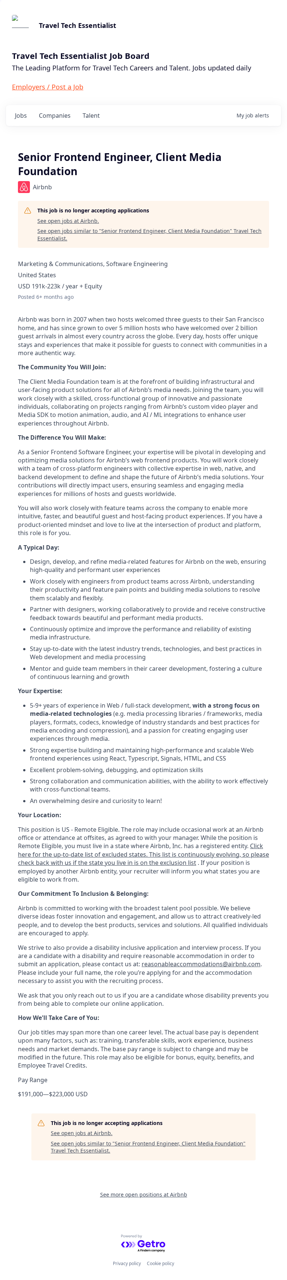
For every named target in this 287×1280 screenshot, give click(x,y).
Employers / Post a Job (47, 86)
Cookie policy (160, 1263)
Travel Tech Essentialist (77, 25)
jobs (21, 115)
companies (55, 115)
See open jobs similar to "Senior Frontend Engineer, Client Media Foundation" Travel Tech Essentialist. (149, 234)
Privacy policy (127, 1263)
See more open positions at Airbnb (143, 1194)
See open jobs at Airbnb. (68, 220)
